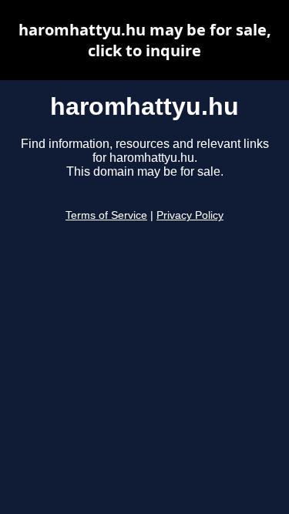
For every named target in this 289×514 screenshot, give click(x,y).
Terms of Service (106, 215)
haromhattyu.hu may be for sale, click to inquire (144, 40)
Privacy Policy (189, 215)
